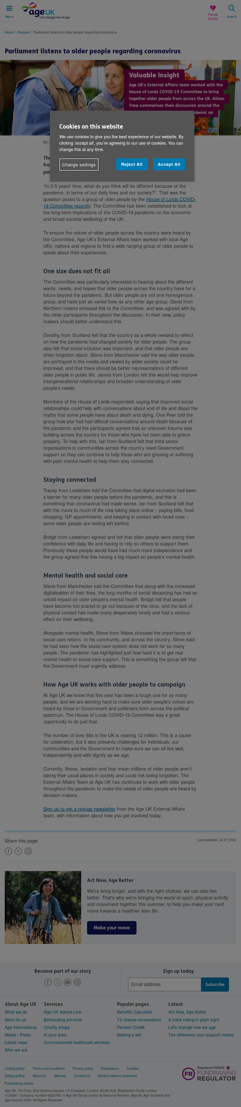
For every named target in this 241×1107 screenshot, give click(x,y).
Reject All (132, 164)
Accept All (169, 164)
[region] (122, 146)
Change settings (79, 164)
